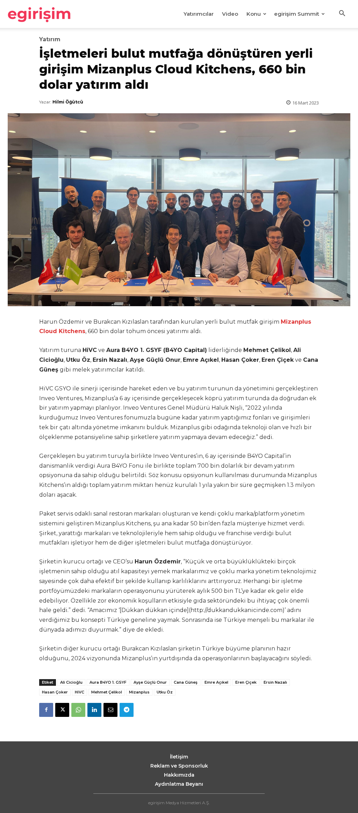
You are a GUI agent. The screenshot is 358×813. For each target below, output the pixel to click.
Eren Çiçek (246, 682)
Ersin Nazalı (275, 682)
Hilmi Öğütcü (67, 102)
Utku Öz (165, 692)
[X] (62, 710)
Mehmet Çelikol (106, 692)
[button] (342, 14)
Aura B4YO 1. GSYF (108, 682)
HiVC (79, 692)
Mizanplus (139, 692)
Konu (253, 13)
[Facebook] (46, 710)
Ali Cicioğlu (71, 682)
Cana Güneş (186, 682)
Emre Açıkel (216, 682)
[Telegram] (127, 710)
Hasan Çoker (55, 692)
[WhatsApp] (78, 710)
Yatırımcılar (199, 13)
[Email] (110, 710)
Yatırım (49, 39)
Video (230, 13)
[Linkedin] (94, 710)
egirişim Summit (296, 13)
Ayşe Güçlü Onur (150, 682)
